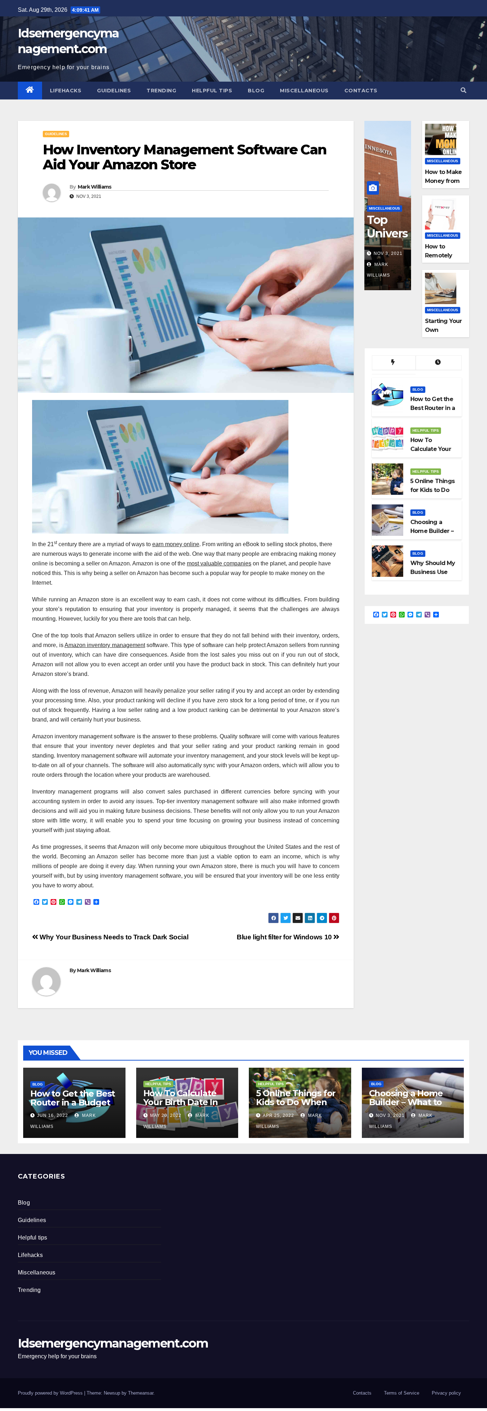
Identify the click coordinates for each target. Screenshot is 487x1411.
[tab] (394, 362)
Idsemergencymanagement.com (113, 1343)
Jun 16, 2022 (52, 1115)
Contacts (361, 90)
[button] (463, 90)
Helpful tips (212, 90)
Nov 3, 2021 (388, 253)
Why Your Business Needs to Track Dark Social (113, 937)
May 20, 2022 (165, 1115)
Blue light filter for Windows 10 (285, 937)
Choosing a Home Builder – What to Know (406, 1102)
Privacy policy (446, 1393)
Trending (161, 90)
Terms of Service (401, 1393)
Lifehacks (66, 90)
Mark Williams (95, 187)
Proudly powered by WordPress (51, 1393)
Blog (256, 90)
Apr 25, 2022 (278, 1115)
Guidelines (114, 90)
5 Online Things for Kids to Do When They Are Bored (295, 1102)
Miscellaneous (304, 90)
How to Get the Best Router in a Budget (72, 1098)
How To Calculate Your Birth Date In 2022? (180, 1102)
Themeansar (140, 1393)
